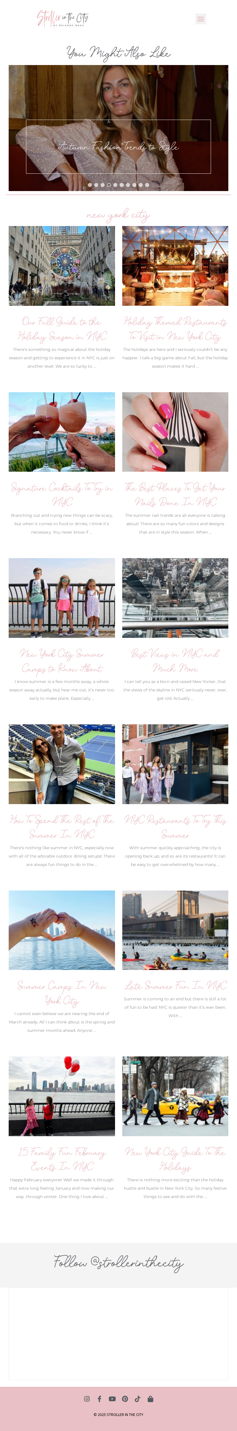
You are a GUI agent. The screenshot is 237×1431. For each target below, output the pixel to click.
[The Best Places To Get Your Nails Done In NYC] (175, 431)
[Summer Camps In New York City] (62, 930)
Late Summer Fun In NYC (175, 986)
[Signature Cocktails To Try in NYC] (62, 431)
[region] (118, 128)
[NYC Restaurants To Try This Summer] (175, 764)
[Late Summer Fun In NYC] (175, 930)
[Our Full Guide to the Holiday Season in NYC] (62, 265)
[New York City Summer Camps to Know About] (62, 597)
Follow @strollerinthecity (118, 1262)
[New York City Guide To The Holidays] (175, 1096)
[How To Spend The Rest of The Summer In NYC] (62, 764)
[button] (200, 19)
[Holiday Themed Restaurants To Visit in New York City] (175, 265)
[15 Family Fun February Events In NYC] (62, 1096)
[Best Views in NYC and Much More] (175, 597)
